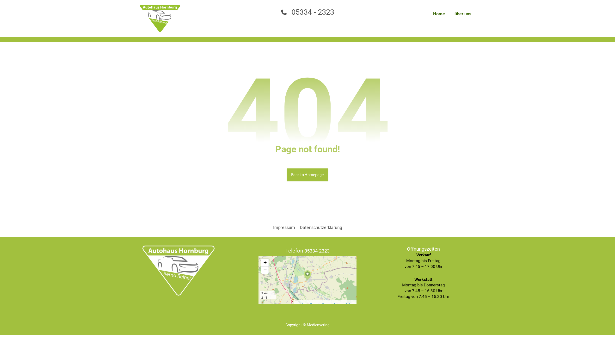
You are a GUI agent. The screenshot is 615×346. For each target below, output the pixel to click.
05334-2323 (317, 251)
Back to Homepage (307, 175)
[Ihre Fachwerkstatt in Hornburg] (160, 18)
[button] (307, 275)
